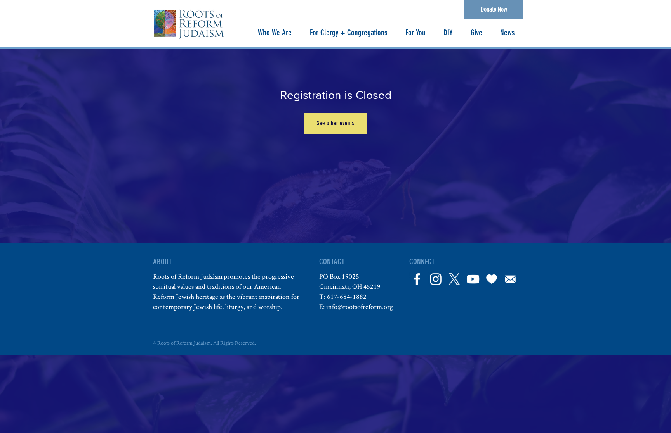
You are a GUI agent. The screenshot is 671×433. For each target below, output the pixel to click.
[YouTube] (473, 279)
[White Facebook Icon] (417, 279)
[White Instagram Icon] (435, 279)
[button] (275, 32)
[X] (454, 279)
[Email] (510, 279)
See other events (335, 123)
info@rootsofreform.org (359, 306)
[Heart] (491, 279)
